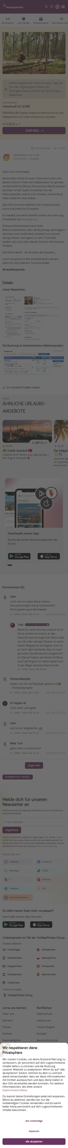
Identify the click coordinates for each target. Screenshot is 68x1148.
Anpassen (34, 1131)
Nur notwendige (34, 1120)
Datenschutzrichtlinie (14, 1090)
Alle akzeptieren (34, 1141)
